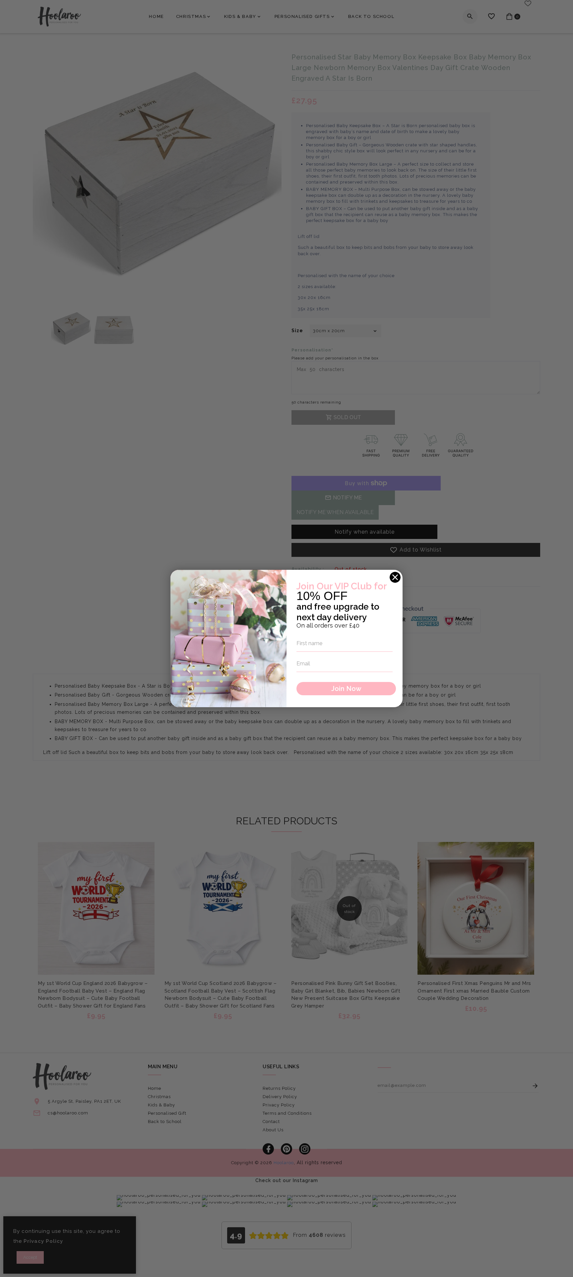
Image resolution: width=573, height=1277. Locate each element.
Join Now (346, 689)
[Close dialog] (395, 577)
